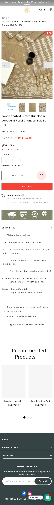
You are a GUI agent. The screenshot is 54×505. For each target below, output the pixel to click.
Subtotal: (6, 166)
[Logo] (26, 10)
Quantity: (6, 155)
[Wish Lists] (41, 175)
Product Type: (8, 131)
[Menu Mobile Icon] (4, 10)
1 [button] (24, 417)
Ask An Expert (37, 325)
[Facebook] (24, 493)
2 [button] (27, 417)
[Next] (48, 65)
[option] (27, 65)
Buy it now (27, 186)
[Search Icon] (41, 10)
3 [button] (30, 417)
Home (4, 18)
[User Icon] (45, 10)
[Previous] (6, 65)
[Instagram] (30, 493)
